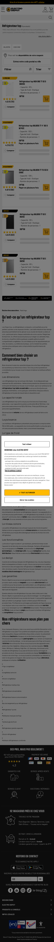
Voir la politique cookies (13, 470)
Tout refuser (26, 444)
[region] (27, 471)
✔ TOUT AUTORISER (27, 492)
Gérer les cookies (27, 500)
